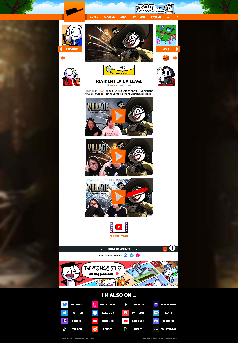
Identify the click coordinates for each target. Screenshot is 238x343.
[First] (63, 58)
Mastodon (168, 304)
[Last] (175, 58)
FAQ (92, 338)
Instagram (107, 304)
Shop (123, 16)
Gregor (114, 85)
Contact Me (66, 338)
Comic (94, 16)
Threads (138, 304)
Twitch (156, 16)
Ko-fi (168, 312)
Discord (168, 321)
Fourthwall (168, 329)
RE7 (102, 90)
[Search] (168, 17)
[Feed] (177, 17)
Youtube (107, 321)
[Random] (165, 58)
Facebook (107, 312)
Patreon (139, 16)
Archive (109, 16)
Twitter (77, 312)
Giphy (138, 329)
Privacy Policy (81, 338)
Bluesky (77, 304)
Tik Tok (77, 329)
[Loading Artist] (74, 11)
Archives (138, 321)
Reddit (107, 329)
